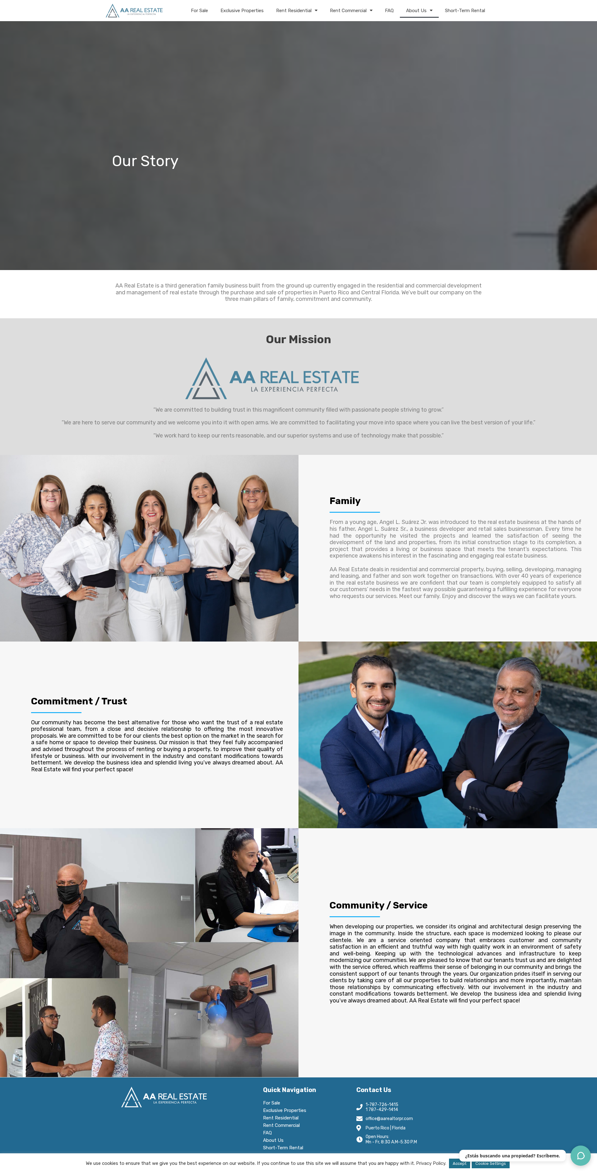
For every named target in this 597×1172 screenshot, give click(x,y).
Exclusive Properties (242, 10)
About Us (416, 10)
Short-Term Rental (465, 10)
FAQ (389, 10)
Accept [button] (459, 1163)
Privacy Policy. (431, 1163)
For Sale (199, 10)
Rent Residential (294, 10)
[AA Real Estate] (134, 10)
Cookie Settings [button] (490, 1163)
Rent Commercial (348, 10)
